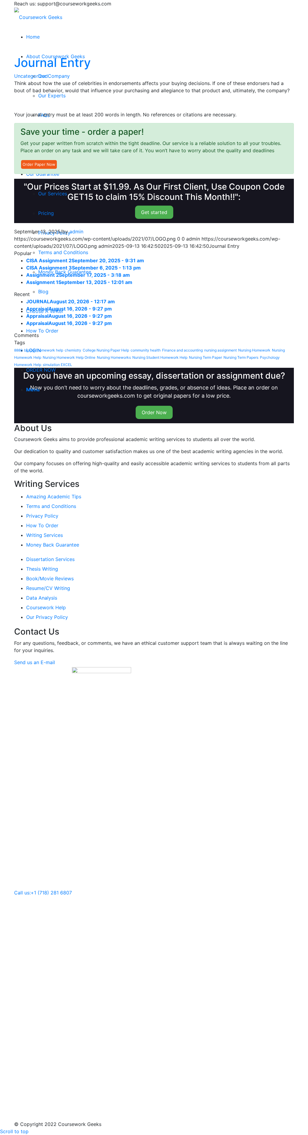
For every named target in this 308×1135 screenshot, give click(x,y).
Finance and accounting (182, 350)
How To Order (42, 525)
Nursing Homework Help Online (69, 357)
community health (146, 350)
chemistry (73, 350)
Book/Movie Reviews (50, 578)
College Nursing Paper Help (106, 350)
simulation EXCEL (57, 364)
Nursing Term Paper (205, 357)
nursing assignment (220, 350)
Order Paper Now (39, 164)
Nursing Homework (254, 350)
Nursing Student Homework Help (159, 357)
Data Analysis (41, 598)
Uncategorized (31, 76)
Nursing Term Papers (240, 357)
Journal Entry (52, 62)
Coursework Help (46, 607)
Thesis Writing (42, 569)
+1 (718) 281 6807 (51, 893)
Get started (154, 212)
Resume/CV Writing (48, 588)
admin (76, 232)
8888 (18, 350)
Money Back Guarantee (52, 545)
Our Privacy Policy (47, 617)
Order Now (154, 412)
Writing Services (44, 535)
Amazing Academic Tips (53, 496)
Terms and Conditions (51, 506)
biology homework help (43, 350)
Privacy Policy (42, 516)
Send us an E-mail (34, 662)
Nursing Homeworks (114, 357)
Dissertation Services (50, 559)
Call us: (22, 893)
